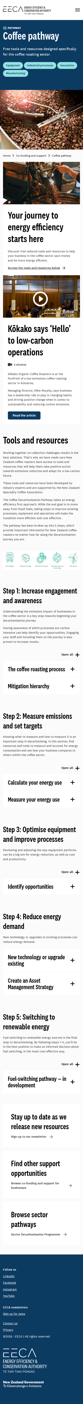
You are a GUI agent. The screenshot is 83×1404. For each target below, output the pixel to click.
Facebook (9, 1283)
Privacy (8, 1330)
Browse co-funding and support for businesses (35, 1185)
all (38, 655)
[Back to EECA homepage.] (41, 1360)
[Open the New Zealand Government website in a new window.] (41, 1384)
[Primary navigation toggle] (77, 10)
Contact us (10, 1323)
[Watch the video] (40, 298)
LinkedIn (9, 1276)
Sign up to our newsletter (28, 1137)
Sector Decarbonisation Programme (35, 1234)
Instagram (10, 1289)
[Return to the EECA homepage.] (27, 10)
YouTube (9, 1296)
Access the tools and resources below (34, 268)
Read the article (24, 415)
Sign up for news (14, 1314)
